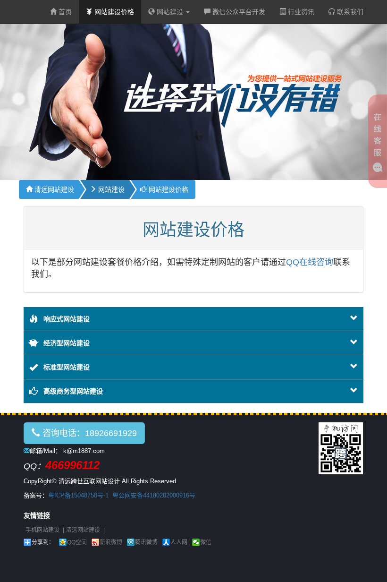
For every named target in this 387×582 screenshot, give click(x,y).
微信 (205, 542)
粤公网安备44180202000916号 (153, 495)
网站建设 (170, 12)
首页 (64, 12)
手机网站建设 (42, 530)
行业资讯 (300, 12)
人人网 (178, 542)
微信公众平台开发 (237, 12)
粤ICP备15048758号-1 (78, 495)
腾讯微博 (146, 542)
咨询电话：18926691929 (88, 433)
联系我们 (349, 12)
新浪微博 (111, 542)
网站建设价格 (113, 12)
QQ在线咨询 (309, 262)
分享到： (43, 542)
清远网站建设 (53, 189)
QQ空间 (77, 542)
